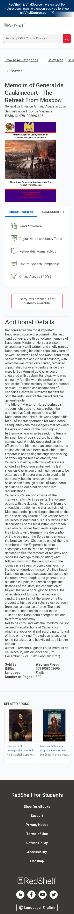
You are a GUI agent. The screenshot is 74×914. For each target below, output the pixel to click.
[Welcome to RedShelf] (14, 25)
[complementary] (37, 727)
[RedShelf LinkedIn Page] (20, 898)
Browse (17, 71)
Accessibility (37, 852)
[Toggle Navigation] (67, 25)
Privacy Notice (37, 825)
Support (37, 816)
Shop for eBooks (37, 807)
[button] (36, 226)
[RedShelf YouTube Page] (42, 898)
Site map (37, 861)
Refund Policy (37, 843)
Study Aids (55, 60)
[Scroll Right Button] (70, 735)
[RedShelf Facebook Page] (31, 898)
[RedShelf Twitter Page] (54, 898)
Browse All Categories (21, 60)
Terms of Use (37, 834)
